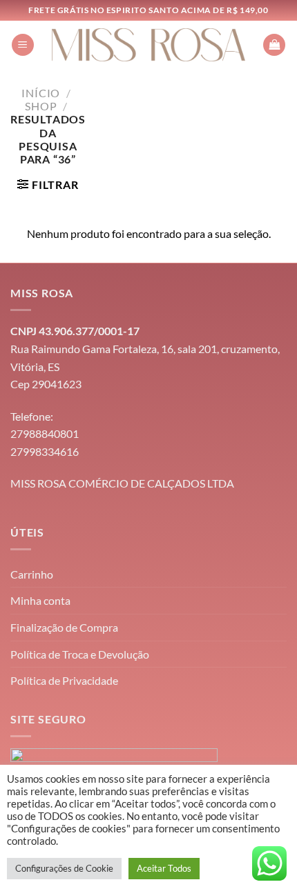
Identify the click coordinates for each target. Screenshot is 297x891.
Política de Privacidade (64, 680)
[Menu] (23, 45)
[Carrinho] (274, 45)
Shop (41, 105)
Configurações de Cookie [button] (64, 868)
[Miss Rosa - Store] (149, 44)
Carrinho (31, 574)
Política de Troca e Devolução (79, 654)
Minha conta (40, 600)
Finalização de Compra (64, 627)
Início (40, 92)
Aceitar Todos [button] (164, 868)
